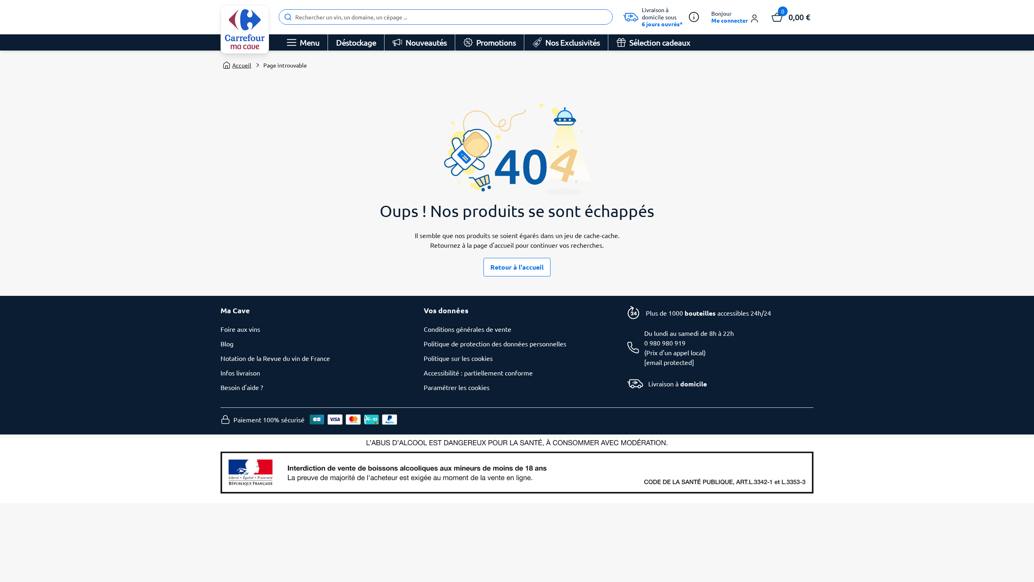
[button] (735, 17)
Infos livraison (240, 373)
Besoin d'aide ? (242, 387)
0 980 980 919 (664, 343)
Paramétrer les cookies (457, 387)
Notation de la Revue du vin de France (275, 358)
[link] (245, 29)
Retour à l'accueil (517, 267)
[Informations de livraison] (694, 17)
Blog (227, 344)
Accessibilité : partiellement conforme (478, 373)
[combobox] (446, 17)
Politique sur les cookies (458, 358)
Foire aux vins (240, 329)
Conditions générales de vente (467, 329)
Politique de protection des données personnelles (495, 344)
